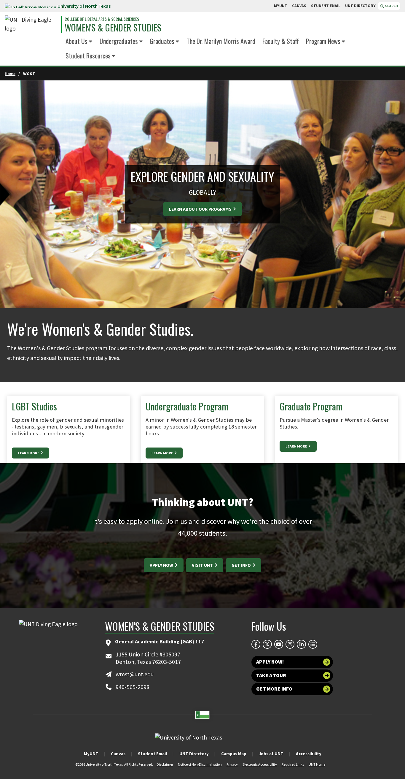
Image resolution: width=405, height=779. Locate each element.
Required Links (293, 764)
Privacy (232, 764)
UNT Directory (194, 753)
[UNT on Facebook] (255, 644)
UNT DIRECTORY (360, 5)
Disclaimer (165, 764)
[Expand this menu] (91, 41)
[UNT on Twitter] (267, 644)
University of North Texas (84, 6)
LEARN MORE (29, 453)
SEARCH (391, 6)
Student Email (152, 753)
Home (10, 73)
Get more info (274, 689)
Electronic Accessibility (260, 764)
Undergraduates (119, 41)
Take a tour (271, 675)
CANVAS (299, 5)
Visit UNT (203, 565)
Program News (323, 41)
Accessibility (308, 753)
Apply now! (270, 662)
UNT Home (317, 764)
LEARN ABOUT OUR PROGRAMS (200, 209)
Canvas (118, 753)
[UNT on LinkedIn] (301, 644)
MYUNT (280, 5)
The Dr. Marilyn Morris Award (220, 41)
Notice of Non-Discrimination (200, 764)
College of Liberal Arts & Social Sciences (102, 19)
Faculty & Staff (280, 41)
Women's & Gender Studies (113, 27)
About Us (76, 41)
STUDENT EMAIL (325, 5)
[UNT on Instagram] (290, 644)
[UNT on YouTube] (278, 644)
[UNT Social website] (312, 644)
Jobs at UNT (271, 753)
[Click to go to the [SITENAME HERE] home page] (31, 24)
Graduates (162, 41)
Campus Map (233, 753)
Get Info (242, 565)
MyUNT (91, 753)
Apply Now (162, 565)
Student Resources (88, 55)
